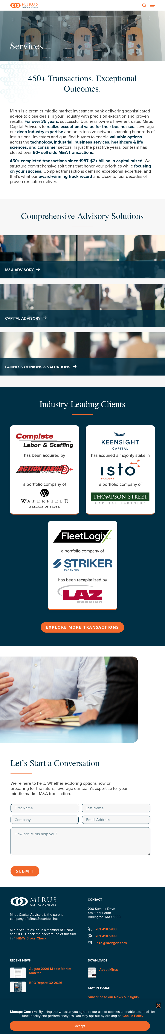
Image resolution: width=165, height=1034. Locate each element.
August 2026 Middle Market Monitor (50, 970)
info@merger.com (111, 943)
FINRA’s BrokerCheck (30, 938)
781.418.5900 (105, 929)
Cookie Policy (132, 1015)
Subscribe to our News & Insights (113, 997)
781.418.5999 (105, 936)
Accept (80, 1026)
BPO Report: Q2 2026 (45, 982)
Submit (25, 871)
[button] (158, 1005)
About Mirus (108, 970)
